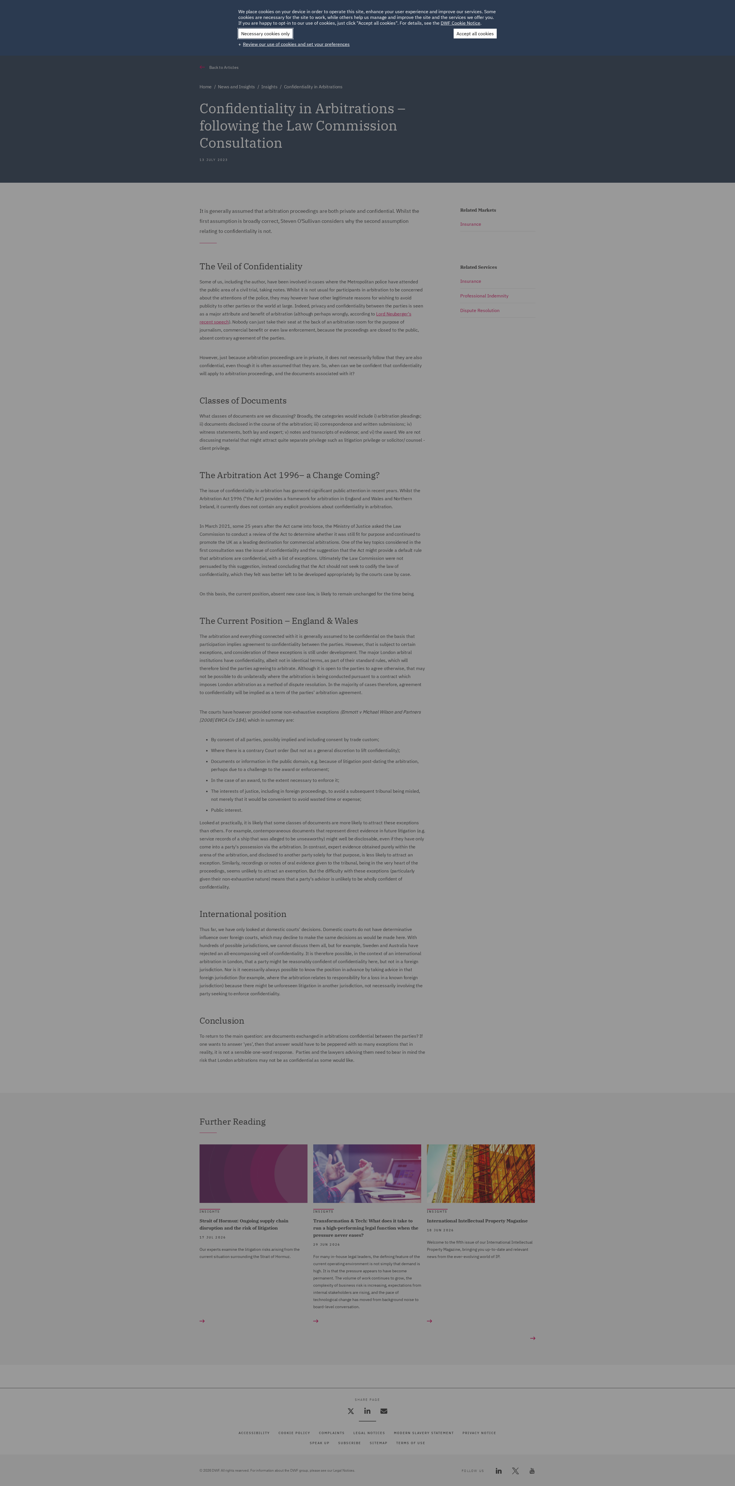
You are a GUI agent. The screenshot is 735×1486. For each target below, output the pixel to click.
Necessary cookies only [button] (265, 33)
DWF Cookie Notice (460, 23)
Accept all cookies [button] (475, 33)
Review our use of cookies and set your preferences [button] (296, 44)
